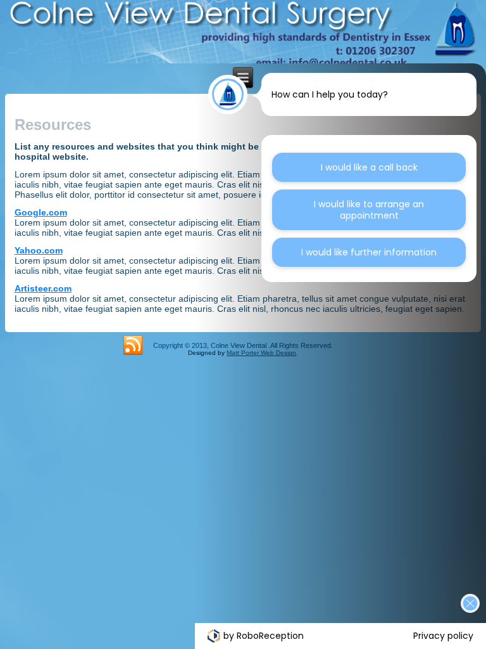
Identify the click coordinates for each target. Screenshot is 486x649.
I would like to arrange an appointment (369, 210)
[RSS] (133, 345)
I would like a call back (369, 167)
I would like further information (369, 252)
